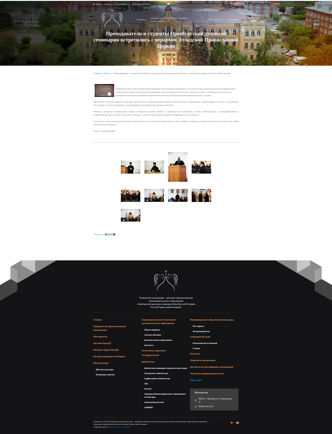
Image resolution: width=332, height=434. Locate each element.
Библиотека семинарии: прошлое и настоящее (165, 368)
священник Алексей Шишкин (119, 427)
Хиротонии (196, 380)
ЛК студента (198, 326)
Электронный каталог (154, 402)
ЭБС (146, 384)
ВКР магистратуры (104, 369)
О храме (196, 348)
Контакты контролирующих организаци (211, 367)
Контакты (233, 20)
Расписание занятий (105, 374)
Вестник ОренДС (102, 343)
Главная (141, 20)
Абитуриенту (215, 20)
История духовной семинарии (109, 356)
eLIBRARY (148, 407)
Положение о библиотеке (156, 373)
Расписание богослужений (205, 343)
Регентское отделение (154, 350)
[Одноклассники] (111, 234)
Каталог (148, 389)
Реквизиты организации (202, 360)
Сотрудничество (150, 355)
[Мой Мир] (114, 234)
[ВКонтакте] (106, 234)
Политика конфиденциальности (207, 373)
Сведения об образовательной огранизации (169, 19)
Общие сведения (152, 330)
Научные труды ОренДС (106, 349)
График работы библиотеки (157, 378)
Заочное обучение (152, 335)
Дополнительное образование (158, 340)
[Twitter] (108, 234)
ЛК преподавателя (201, 331)
